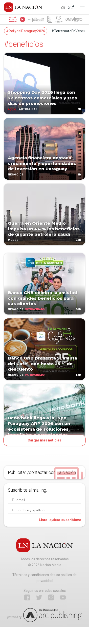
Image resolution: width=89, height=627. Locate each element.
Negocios (16, 174)
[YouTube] (63, 597)
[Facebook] (27, 597)
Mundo (13, 240)
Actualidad (28, 109)
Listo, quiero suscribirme (60, 520)
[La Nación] (23, 7)
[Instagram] (51, 597)
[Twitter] (39, 597)
